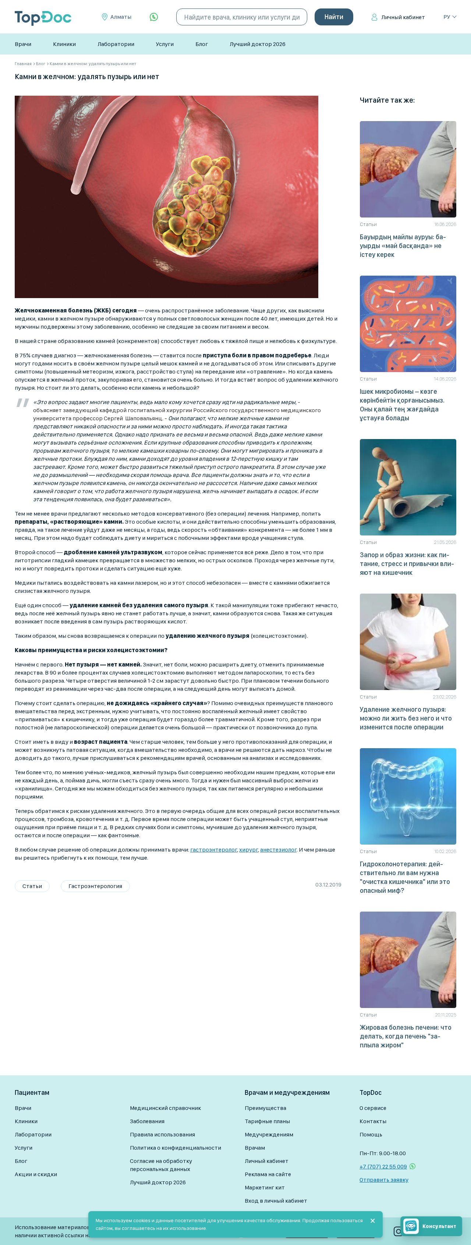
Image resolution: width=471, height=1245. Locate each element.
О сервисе (373, 1107)
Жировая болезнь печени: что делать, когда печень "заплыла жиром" (405, 1036)
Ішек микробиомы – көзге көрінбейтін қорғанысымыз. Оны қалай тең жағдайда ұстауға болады (402, 405)
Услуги (165, 43)
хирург (248, 849)
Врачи (23, 43)
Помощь (371, 1134)
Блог (201, 43)
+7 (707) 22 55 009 (383, 1166)
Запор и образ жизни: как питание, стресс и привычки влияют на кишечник (407, 563)
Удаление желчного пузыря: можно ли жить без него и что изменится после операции (406, 718)
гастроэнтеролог (213, 849)
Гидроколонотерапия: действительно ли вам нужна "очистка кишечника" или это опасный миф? (405, 877)
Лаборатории (116, 43)
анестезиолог (278, 849)
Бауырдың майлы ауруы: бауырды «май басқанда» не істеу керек (403, 245)
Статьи (32, 886)
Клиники (64, 43)
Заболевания (147, 1121)
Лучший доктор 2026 (258, 43)
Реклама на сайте (268, 1174)
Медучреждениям (269, 1134)
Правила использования (162, 1134)
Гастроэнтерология (95, 886)
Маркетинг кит (265, 1187)
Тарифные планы (267, 1121)
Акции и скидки (36, 1174)
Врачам (255, 1147)
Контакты (373, 1121)
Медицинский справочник (165, 1107)
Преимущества (265, 1107)
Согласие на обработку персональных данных (161, 1165)
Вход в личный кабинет (276, 1200)
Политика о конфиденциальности (175, 1147)
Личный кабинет (403, 17)
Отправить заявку (384, 1179)
